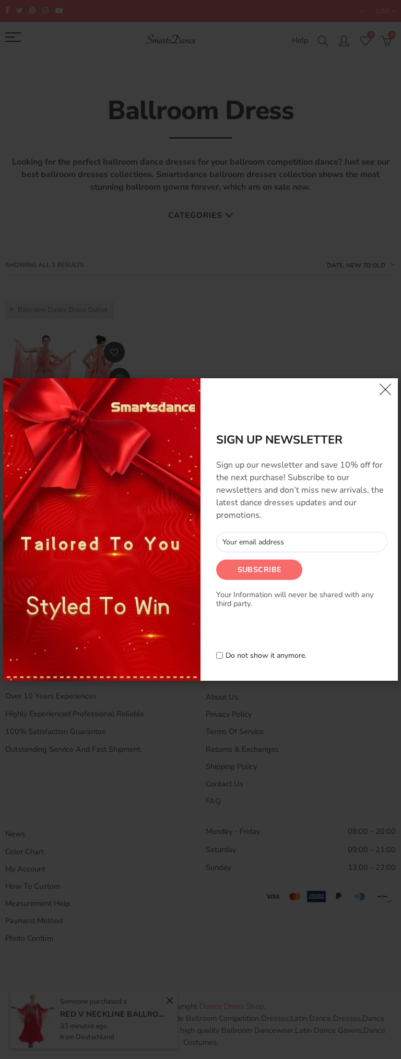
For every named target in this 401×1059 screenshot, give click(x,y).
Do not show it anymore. (266, 655)
